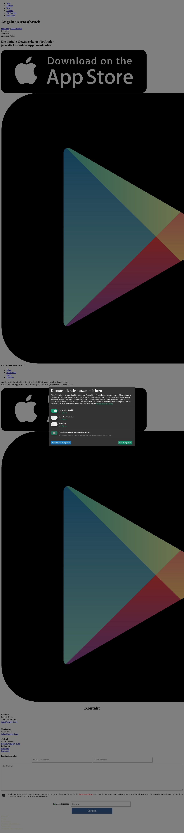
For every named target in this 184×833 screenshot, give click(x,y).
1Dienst (63, 413)
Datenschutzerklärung (104, 404)
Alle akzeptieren (125, 443)
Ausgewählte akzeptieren (61, 443)
